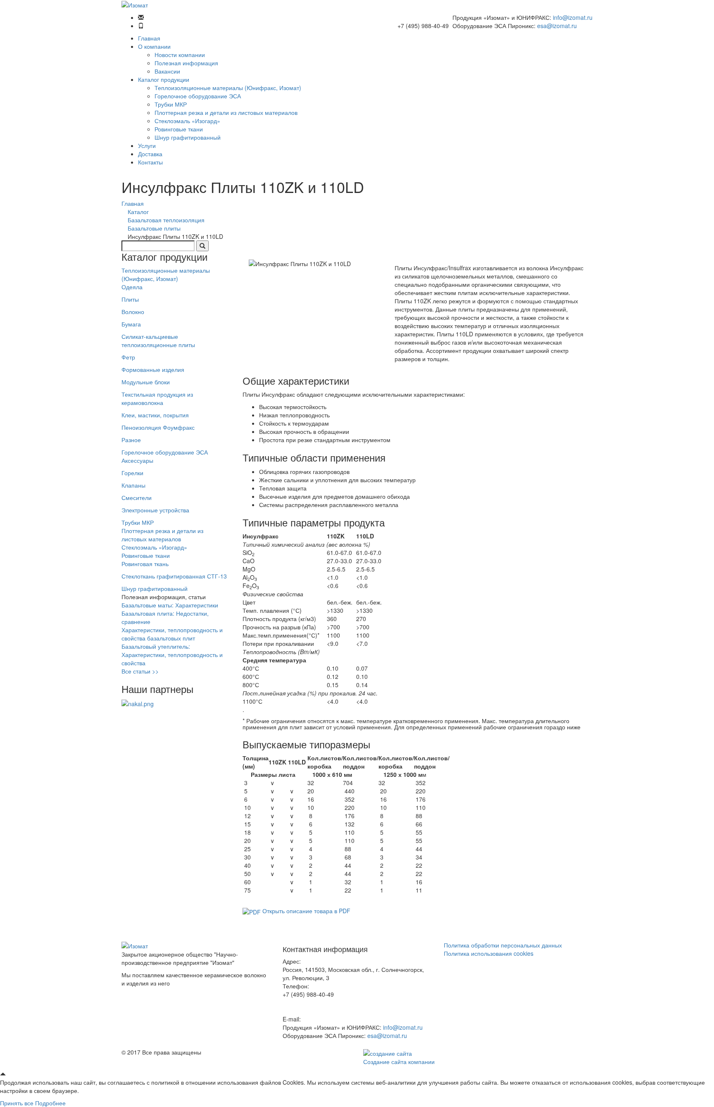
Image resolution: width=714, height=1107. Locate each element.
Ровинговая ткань (145, 563)
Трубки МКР (171, 104)
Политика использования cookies (488, 953)
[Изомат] (134, 4)
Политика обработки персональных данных (503, 945)
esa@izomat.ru (557, 25)
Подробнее (50, 1103)
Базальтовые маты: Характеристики (169, 605)
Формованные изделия (152, 369)
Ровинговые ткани (179, 129)
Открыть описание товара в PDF (305, 911)
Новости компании (180, 54)
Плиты (130, 299)
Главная (149, 38)
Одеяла (132, 287)
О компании (154, 46)
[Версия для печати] (245, 255)
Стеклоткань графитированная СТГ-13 (174, 576)
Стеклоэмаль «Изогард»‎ (187, 121)
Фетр (128, 357)
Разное (131, 440)
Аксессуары (137, 460)
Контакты (150, 162)
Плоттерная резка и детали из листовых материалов (226, 112)
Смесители (136, 497)
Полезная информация (186, 63)
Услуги (147, 145)
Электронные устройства (155, 510)
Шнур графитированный (188, 137)
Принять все (16, 1103)
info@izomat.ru (573, 17)
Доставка (150, 154)
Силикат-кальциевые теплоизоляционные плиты (158, 340)
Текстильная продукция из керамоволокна (157, 398)
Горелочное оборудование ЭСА (198, 96)
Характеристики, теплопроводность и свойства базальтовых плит (172, 634)
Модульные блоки (145, 382)
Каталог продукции (163, 79)
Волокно (132, 311)
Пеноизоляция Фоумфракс (158, 427)
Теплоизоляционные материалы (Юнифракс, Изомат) (228, 87)
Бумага (131, 324)
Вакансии (167, 71)
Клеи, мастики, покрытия (155, 415)
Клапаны (133, 485)
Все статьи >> (140, 671)
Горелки (132, 473)
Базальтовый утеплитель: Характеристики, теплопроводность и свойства (172, 654)
